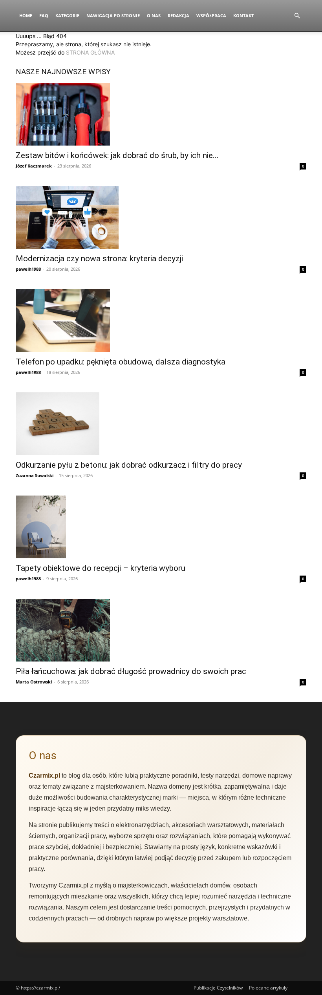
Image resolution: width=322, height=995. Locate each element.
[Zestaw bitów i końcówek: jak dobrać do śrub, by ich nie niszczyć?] (161, 114)
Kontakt (243, 15)
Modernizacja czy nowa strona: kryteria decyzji (99, 258)
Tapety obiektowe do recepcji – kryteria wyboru (100, 568)
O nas (154, 15)
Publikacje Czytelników (218, 987)
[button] (296, 16)
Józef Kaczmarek (34, 166)
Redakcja (178, 15)
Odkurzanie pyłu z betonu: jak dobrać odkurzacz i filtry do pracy (129, 465)
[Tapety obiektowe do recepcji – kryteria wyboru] (161, 527)
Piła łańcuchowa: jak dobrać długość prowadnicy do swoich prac (131, 671)
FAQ (43, 15)
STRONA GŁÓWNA (90, 52)
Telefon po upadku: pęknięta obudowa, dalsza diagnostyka (120, 361)
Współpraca (211, 15)
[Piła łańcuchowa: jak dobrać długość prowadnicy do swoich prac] (161, 630)
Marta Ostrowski (34, 682)
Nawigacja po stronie (113, 15)
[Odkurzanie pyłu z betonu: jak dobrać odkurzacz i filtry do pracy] (161, 423)
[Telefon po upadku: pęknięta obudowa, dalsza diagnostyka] (161, 320)
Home (25, 15)
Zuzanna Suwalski (34, 475)
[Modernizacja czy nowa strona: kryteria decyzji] (161, 217)
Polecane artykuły (268, 987)
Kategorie (67, 15)
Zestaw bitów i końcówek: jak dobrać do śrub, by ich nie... (117, 155)
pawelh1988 (28, 269)
